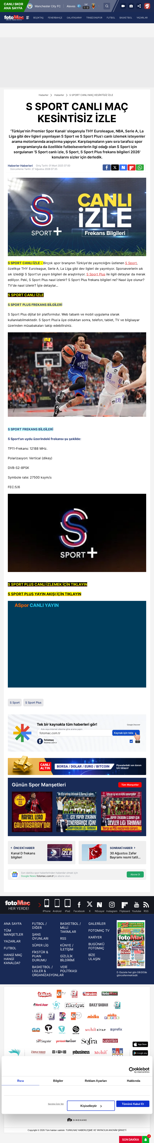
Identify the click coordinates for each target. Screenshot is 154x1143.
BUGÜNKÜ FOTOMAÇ (96, 946)
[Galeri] (131, 6)
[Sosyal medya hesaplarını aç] (139, 6)
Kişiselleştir (88, 1106)
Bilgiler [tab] (58, 1080)
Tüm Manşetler (130, 784)
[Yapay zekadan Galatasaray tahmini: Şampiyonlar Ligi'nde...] (121, 812)
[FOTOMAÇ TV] (123, 6)
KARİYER (95, 937)
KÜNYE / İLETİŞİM (66, 947)
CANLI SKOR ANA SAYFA (13, 6)
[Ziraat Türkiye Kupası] (147, 6)
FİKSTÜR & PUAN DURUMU (40, 956)
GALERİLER (96, 924)
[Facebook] (106, 167)
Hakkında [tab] (133, 1080)
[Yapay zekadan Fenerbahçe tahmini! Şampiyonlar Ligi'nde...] (76, 812)
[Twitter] (115, 167)
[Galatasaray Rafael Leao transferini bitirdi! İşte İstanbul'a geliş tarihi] (32, 812)
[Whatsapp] (140, 167)
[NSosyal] (123, 167)
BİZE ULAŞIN (94, 957)
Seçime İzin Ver (56, 1104)
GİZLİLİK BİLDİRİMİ (67, 958)
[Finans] (77, 766)
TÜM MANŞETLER (13, 932)
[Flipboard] (131, 167)
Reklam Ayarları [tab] (96, 1080)
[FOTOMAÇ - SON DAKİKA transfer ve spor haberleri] (14, 17)
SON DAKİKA (130, 1139)
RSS (63, 938)
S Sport (131, 263)
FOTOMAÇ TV (98, 930)
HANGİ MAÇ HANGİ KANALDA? (13, 959)
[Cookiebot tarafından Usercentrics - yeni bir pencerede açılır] (131, 1070)
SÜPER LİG (40, 945)
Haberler (43, 94)
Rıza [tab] (20, 1080)
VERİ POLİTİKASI (68, 969)
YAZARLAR (12, 941)
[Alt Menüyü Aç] (27, 17)
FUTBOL (10, 948)
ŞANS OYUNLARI (40, 936)
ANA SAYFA (13, 924)
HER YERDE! (18, 908)
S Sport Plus (95, 274)
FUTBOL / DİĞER (39, 926)
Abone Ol (135, 874)
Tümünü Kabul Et (133, 1103)
